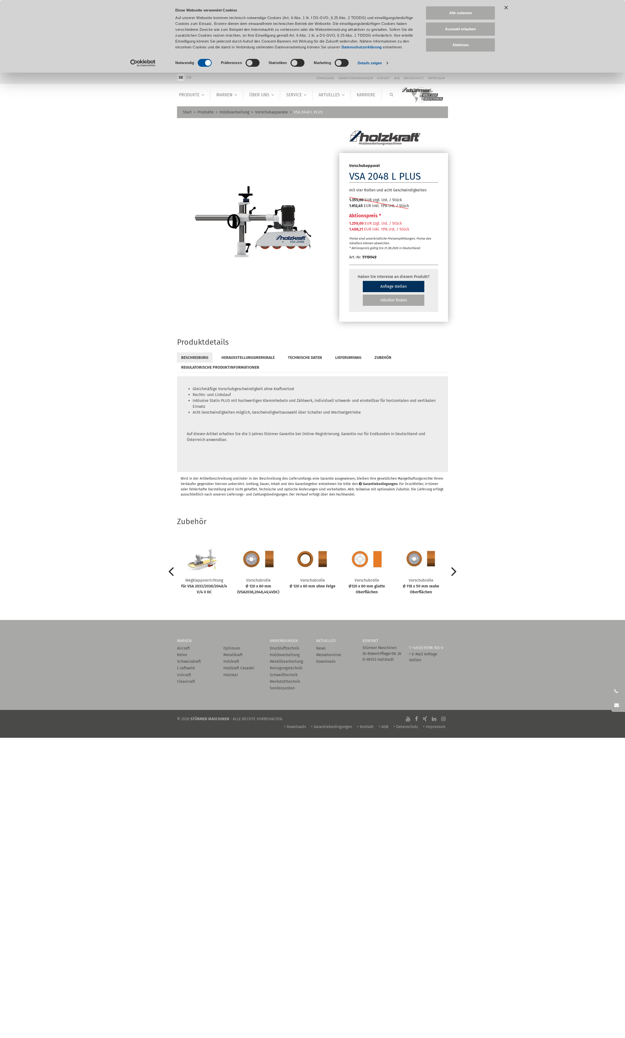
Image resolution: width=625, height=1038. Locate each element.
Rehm (182, 654)
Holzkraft (231, 661)
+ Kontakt (365, 726)
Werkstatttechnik (285, 681)
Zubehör (383, 357)
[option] (204, 573)
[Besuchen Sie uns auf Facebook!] (416, 719)
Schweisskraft (189, 661)
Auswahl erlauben (460, 29)
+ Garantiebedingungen (331, 726)
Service (294, 95)
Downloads (325, 78)
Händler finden (393, 300)
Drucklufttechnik (284, 648)
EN (189, 77)
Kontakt (383, 78)
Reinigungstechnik (286, 668)
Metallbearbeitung (286, 661)
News (320, 648)
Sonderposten (282, 688)
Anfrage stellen (393, 286)
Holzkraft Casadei (238, 668)
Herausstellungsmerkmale (248, 357)
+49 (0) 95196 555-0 (427, 647)
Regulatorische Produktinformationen (220, 367)
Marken (224, 95)
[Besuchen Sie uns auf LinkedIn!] (434, 719)
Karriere (366, 95)
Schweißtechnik (284, 675)
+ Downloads (295, 726)
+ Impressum (434, 726)
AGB (397, 78)
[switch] (253, 63)
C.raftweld (186, 668)
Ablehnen (460, 45)
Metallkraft (233, 654)
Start (187, 112)
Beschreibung (194, 357)
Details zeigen (370, 63)
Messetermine (328, 654)
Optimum (231, 648)
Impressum (436, 78)
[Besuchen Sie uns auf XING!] (424, 719)
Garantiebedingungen (355, 78)
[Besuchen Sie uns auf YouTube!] (408, 719)
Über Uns (259, 95)
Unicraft (184, 675)
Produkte (189, 95)
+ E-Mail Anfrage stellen (423, 657)
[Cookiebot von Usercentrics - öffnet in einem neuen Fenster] (143, 63)
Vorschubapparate (271, 112)
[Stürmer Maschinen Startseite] (422, 95)
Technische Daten (305, 357)
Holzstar (230, 675)
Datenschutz (414, 78)
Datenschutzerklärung (362, 47)
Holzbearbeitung (234, 112)
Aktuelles (329, 95)
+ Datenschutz (405, 726)
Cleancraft (186, 681)
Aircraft (183, 648)
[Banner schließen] (506, 7)
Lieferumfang (348, 357)
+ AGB (383, 726)
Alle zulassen (460, 13)
